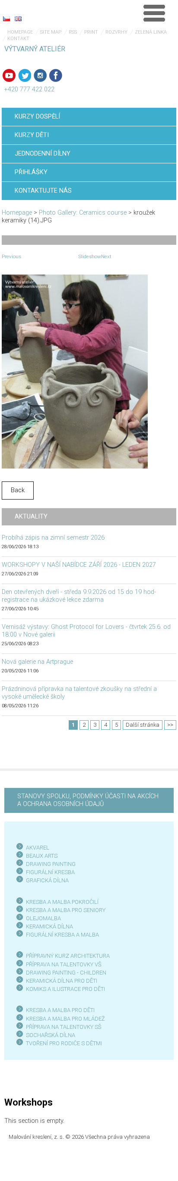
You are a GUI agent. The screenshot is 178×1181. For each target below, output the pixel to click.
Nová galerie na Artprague (37, 661)
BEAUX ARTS (41, 856)
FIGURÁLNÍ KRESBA (50, 872)
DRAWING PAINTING (51, 864)
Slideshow (89, 256)
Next (106, 256)
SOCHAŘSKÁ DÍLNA (50, 1035)
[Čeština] (6, 18)
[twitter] (24, 75)
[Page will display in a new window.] (75, 371)
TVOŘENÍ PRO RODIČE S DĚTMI (64, 1043)
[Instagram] (40, 75)
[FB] (55, 75)
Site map (50, 32)
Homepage (20, 32)
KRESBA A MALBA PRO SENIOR (64, 910)
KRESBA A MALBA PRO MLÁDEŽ (65, 1018)
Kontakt (18, 38)
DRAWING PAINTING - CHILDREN (66, 972)
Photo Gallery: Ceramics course (83, 212)
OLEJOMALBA (43, 918)
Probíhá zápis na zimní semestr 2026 (53, 537)
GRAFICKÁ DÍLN (45, 880)
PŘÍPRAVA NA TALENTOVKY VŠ (64, 964)
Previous (11, 256)
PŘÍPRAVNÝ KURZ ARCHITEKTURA (68, 956)
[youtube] (9, 75)
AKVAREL (37, 847)
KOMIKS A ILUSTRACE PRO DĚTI (65, 989)
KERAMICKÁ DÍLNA (49, 926)
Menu (154, 13)
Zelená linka (151, 32)
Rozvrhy (116, 32)
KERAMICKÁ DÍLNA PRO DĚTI (61, 981)
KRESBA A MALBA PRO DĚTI (60, 1010)
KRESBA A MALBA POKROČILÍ (62, 902)
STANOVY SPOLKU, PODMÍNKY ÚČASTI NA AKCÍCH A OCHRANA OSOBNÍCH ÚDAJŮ (88, 800)
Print (91, 32)
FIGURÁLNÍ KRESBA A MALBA (62, 934)
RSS (73, 32)
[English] (18, 18)
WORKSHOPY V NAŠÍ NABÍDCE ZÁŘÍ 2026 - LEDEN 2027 (79, 565)
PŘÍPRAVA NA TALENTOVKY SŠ (64, 1027)
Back (18, 490)
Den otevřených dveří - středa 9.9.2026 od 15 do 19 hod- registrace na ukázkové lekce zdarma (79, 595)
